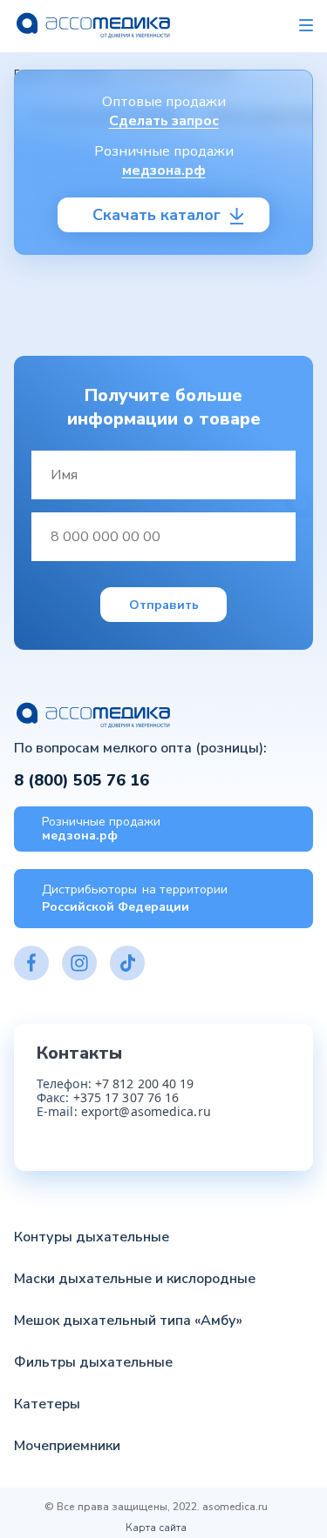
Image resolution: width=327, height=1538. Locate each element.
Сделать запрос (164, 120)
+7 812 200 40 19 (144, 1083)
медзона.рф (164, 170)
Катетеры (47, 1404)
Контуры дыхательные (91, 1237)
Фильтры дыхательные (93, 1362)
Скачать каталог (156, 214)
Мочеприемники (67, 1446)
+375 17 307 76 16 (126, 1097)
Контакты (79, 1053)
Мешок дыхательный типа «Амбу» (128, 1320)
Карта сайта (156, 1528)
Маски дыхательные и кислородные (134, 1279)
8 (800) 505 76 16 (81, 780)
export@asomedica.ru (146, 1111)
